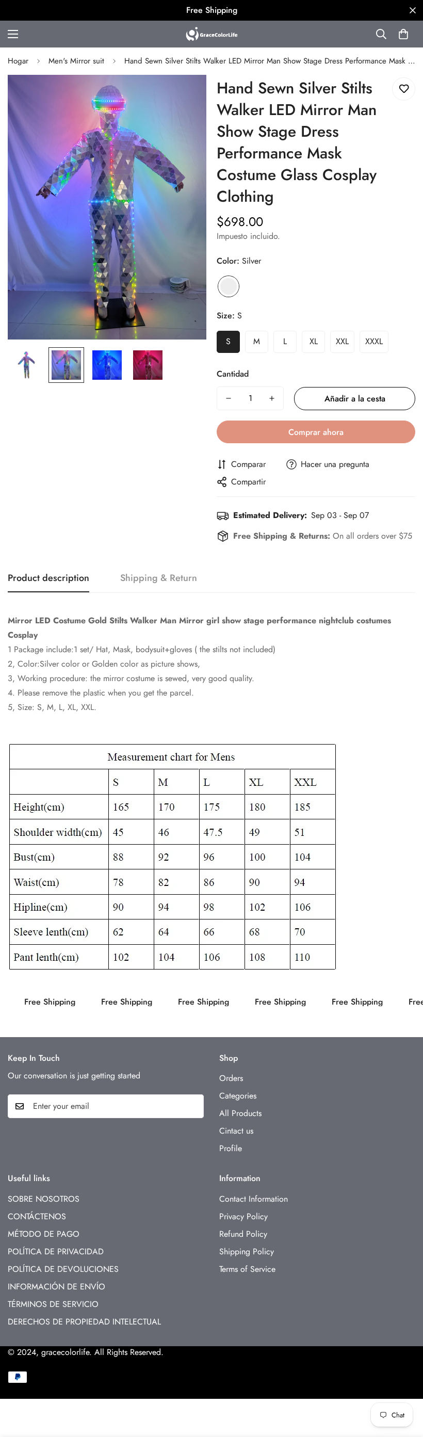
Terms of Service (247, 1269)
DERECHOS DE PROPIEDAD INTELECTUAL (84, 1322)
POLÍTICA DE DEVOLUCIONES (63, 1269)
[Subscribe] (192, 1106)
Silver (228, 286)
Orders (231, 1078)
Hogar (18, 61)
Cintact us (236, 1131)
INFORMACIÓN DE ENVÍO (56, 1287)
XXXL (374, 341)
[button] (403, 34)
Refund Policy (243, 1234)
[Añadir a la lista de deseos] (403, 89)
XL (314, 341)
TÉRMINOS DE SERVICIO (53, 1304)
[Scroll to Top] (403, 1381)
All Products (240, 1113)
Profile (230, 1148)
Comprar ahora (316, 432)
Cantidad (233, 374)
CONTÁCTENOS (37, 1216)
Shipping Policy (246, 1251)
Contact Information (253, 1199)
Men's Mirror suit (76, 61)
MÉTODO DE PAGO (43, 1234)
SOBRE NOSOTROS (43, 1199)
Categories (237, 1096)
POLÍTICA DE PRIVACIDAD (56, 1251)
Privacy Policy (243, 1216)
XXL (342, 341)
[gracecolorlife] (212, 34)
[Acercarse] (184, 96)
